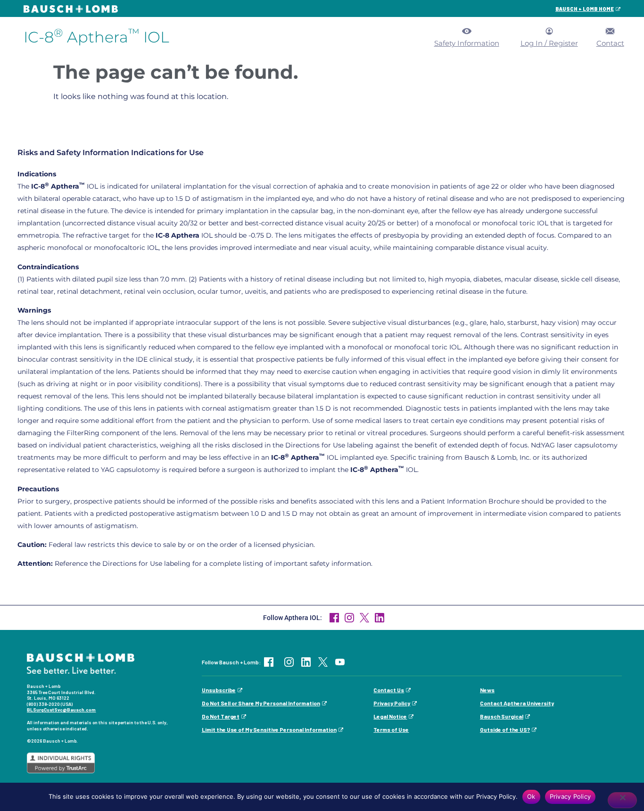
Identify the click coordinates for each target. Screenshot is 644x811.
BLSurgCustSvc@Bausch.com (61, 709)
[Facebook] (334, 617)
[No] (622, 800)
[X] (322, 662)
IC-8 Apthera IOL (96, 37)
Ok (531, 796)
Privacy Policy (391, 703)
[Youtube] (339, 662)
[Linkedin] (305, 662)
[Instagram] (289, 662)
